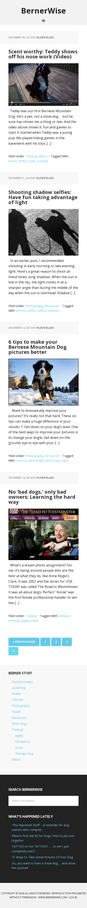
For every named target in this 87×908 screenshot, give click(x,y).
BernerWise (43, 10)
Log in (73, 897)
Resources (52, 306)
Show (19, 748)
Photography (34, 306)
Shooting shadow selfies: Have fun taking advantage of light (42, 197)
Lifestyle (17, 700)
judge (24, 620)
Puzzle (16, 712)
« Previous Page (24, 642)
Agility (19, 736)
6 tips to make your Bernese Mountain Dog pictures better (37, 346)
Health (16, 694)
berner (12, 161)
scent (31, 161)
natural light (36, 460)
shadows (53, 311)
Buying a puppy (22, 682)
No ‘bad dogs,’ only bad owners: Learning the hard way (41, 496)
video (65, 460)
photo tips (53, 460)
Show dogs (19, 724)
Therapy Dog (24, 754)
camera (21, 460)
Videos (42, 156)
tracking (42, 161)
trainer (34, 620)
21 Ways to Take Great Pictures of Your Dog (42, 857)
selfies (41, 311)
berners (21, 311)
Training (30, 156)
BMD (22, 161)
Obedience (22, 742)
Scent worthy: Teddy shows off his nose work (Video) (42, 54)
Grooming (19, 688)
